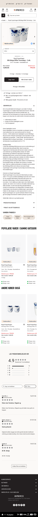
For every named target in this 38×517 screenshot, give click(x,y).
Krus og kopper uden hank (28, 217)
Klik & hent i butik (26, 79)
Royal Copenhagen (8, 217)
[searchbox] (12, 386)
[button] (19, 58)
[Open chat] (3, 15)
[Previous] (3, 37)
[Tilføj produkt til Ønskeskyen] (32, 43)
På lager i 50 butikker (19, 86)
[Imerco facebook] (14, 505)
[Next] (34, 37)
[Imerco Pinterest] (21, 505)
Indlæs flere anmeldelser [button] (19, 466)
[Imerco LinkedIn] (24, 505)
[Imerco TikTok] (19, 505)
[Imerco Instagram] (16, 505)
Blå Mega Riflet (17, 217)
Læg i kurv (11, 79)
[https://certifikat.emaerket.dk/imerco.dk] (35, 514)
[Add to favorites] (34, 43)
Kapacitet (7, 48)
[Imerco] (19, 10)
